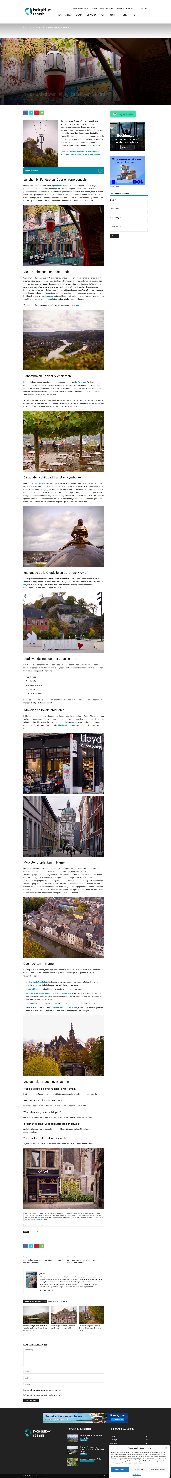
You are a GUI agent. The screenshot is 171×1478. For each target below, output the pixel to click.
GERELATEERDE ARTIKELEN (35, 1301)
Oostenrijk (84, 1440)
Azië (102, 15)
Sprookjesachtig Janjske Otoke (90, 1459)
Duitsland (83, 1453)
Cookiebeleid (137, 1475)
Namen (32, 1232)
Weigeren (139, 1469)
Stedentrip (40, 1232)
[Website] (54, 1290)
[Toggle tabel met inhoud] (99, 171)
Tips (133, 15)
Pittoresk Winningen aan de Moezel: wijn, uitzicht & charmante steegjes (92, 1449)
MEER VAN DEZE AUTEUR (57, 1301)
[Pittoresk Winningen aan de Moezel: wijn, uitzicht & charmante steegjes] (72, 1450)
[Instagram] (142, 8)
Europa (112, 15)
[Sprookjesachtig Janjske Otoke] (72, 1462)
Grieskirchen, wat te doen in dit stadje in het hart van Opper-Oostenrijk (42, 1261)
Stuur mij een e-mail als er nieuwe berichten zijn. (43, 1395)
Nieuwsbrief (109, 8)
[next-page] (28, 1335)
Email (113, 200)
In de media (129, 8)
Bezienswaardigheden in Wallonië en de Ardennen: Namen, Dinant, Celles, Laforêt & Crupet (35, 1328)
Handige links (120, 8)
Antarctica (91, 15)
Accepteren (120, 1469)
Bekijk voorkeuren (158, 1469)
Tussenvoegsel (115, 217)
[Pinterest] (146, 8)
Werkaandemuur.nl (56, 1225)
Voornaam (114, 209)
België (38, 27)
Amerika (79, 15)
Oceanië (123, 15)
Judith (42, 1273)
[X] (31, 113)
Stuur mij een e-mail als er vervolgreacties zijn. (43, 1390)
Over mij (94, 8)
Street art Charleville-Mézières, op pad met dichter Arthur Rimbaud (83, 1261)
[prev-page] (24, 1335)
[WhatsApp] (41, 113)
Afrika (67, 15)
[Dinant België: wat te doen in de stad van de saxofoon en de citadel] (64, 1315)
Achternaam (115, 226)
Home (60, 15)
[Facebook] (25, 113)
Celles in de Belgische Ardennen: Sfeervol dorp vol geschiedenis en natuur (90, 1328)
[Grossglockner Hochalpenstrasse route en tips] (72, 1438)
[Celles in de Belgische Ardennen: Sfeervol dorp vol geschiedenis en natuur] (91, 1315)
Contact (101, 8)
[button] (166, 1448)
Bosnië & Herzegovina (87, 1461)
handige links (39, 1219)
